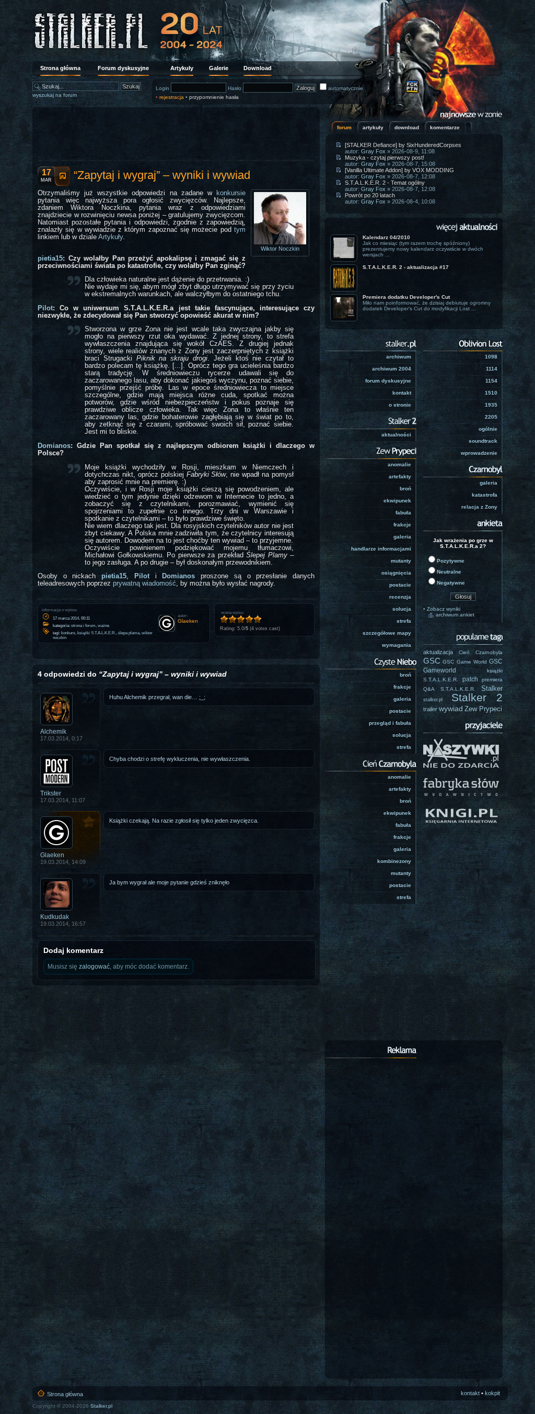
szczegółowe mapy (387, 633)
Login (162, 88)
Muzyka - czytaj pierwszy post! (384, 157)
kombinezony (394, 861)
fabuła (403, 512)
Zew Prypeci (483, 709)
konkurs (68, 633)
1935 (491, 405)
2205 (491, 417)
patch (470, 679)
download (406, 127)
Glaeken (52, 855)
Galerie (218, 68)
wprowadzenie (479, 453)
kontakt (401, 393)
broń (405, 488)
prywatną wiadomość (144, 583)
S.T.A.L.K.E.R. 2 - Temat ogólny (385, 182)
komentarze (445, 127)
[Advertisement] (176, 133)
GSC (431, 661)
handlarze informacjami (381, 549)
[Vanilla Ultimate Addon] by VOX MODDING (399, 170)
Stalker (492, 688)
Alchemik (53, 731)
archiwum (398, 357)
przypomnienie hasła (214, 97)
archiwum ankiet (455, 615)
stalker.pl (433, 699)
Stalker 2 (477, 697)
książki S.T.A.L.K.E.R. (96, 633)
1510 (491, 393)
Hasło (234, 88)
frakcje (402, 525)
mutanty (401, 561)
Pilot (45, 308)
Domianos (54, 446)
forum (344, 127)
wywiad (451, 708)
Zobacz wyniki (443, 609)
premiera (492, 679)
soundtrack (483, 441)
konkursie (231, 193)
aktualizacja (438, 652)
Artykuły (181, 68)
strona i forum (83, 625)
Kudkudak (54, 917)
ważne (103, 625)
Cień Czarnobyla (481, 652)
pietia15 (50, 258)
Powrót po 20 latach (370, 195)
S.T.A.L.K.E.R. (457, 689)
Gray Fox (373, 151)
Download (257, 68)
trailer (430, 709)
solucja (401, 609)
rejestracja (171, 97)
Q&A (429, 689)
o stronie (400, 405)
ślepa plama (128, 633)
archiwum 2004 (391, 369)
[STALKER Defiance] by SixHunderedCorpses (403, 145)
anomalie (399, 464)
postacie (400, 585)
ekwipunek (397, 500)
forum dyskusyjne (388, 381)
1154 (491, 381)
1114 (491, 369)
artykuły (373, 127)
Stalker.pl (101, 1406)
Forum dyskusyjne (123, 68)
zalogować (94, 966)
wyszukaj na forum (54, 95)
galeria (402, 537)
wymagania (396, 645)
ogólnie (488, 429)
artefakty (400, 476)
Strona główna (60, 68)
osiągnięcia (396, 573)
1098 (491, 357)
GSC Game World (465, 662)
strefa (404, 621)
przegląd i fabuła (390, 723)
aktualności (396, 434)
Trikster (50, 793)
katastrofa (484, 495)
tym (240, 229)
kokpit (492, 1393)
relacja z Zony (479, 507)
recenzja (400, 597)
